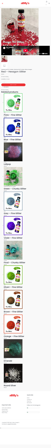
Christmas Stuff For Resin (19, 69)
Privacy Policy (5, 409)
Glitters (26, 69)
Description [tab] (6, 87)
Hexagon (30, 69)
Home (28, 397)
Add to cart (13, 84)
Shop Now (29, 401)
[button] (49, 3)
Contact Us (29, 399)
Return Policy (4, 412)
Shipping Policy (5, 411)
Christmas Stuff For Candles (7, 69)
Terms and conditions (6, 408)
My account (29, 402)
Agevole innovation (12, 424)
